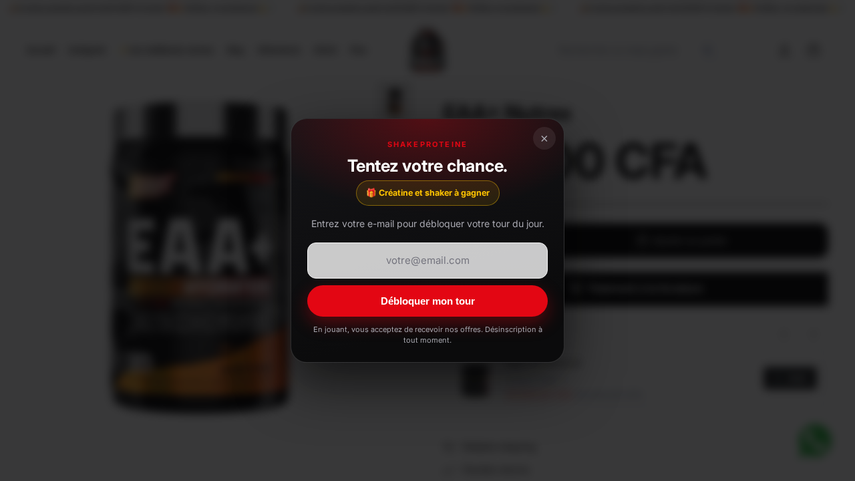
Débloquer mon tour (428, 301)
